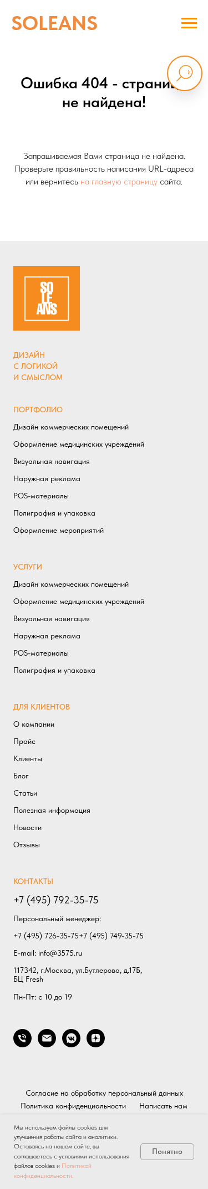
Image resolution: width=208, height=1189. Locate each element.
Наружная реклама (46, 478)
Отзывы (26, 844)
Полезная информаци (50, 810)
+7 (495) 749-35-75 (111, 935)
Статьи (25, 792)
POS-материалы (41, 495)
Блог (21, 775)
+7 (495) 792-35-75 (56, 900)
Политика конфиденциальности (73, 1105)
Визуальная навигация (51, 461)
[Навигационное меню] (189, 23)
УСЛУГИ (27, 566)
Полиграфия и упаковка (54, 512)
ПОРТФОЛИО (38, 409)
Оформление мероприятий (58, 530)
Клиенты (27, 758)
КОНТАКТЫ (33, 881)
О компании (33, 724)
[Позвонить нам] (22, 1044)
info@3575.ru (60, 952)
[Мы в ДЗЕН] (96, 1044)
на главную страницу (119, 181)
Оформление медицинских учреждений (78, 443)
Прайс (24, 741)
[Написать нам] (47, 1044)
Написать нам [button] (163, 1105)
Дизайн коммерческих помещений (71, 426)
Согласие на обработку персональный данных (104, 1092)
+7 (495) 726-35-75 (46, 935)
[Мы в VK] (71, 1044)
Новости (27, 827)
